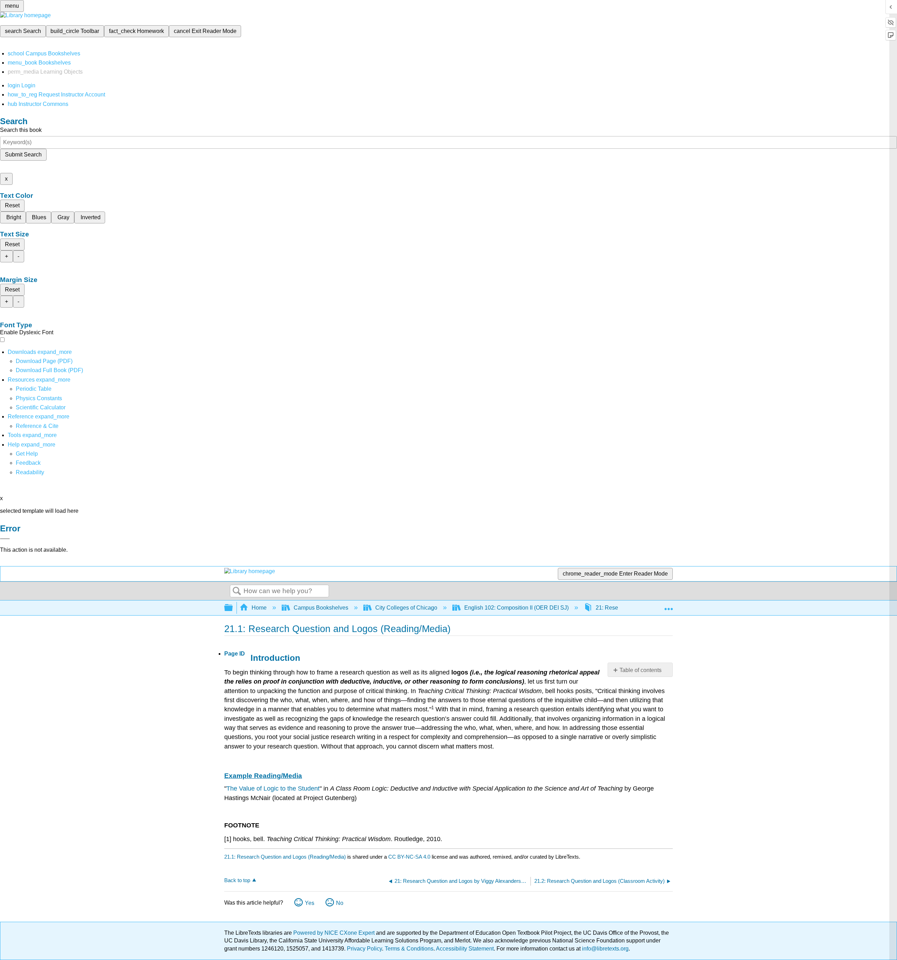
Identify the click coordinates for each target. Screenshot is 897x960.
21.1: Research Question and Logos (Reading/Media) (285, 857)
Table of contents (640, 670)
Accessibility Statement (465, 949)
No (339, 903)
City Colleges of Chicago (406, 608)
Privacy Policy (364, 949)
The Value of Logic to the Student (273, 788)
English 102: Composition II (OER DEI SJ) (516, 608)
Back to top (237, 880)
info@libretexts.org (605, 949)
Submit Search (23, 154)
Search (237, 591)
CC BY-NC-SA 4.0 (409, 857)
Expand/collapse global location (668, 605)
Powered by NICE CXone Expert (334, 933)
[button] (28, 463)
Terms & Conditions (409, 949)
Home (259, 608)
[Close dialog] (5, 538)
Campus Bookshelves (321, 608)
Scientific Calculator (41, 407)
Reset (12, 205)
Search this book (21, 130)
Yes (309, 903)
